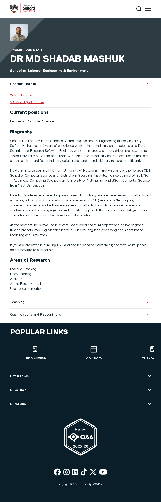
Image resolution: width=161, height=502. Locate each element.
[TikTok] (84, 472)
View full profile (21, 95)
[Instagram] (66, 472)
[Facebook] (57, 472)
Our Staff (34, 50)
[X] (93, 472)
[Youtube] (103, 472)
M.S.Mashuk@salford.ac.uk (27, 102)
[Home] (22, 12)
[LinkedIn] (75, 472)
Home (17, 50)
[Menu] (148, 9)
